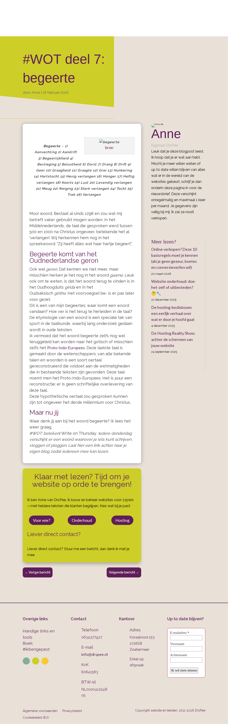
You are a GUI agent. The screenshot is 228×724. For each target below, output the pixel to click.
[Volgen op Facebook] (45, 661)
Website (46, 30)
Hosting (122, 520)
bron (109, 147)
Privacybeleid (72, 710)
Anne (35, 92)
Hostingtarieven (104, 30)
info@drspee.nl (209, 13)
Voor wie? (41, 520)
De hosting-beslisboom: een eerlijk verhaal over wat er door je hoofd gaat (173, 313)
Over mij (23, 30)
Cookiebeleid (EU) (36, 717)
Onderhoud (137, 30)
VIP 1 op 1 (73, 30)
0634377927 (135, 13)
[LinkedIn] (159, 228)
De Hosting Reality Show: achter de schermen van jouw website (173, 339)
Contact (192, 30)
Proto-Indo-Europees (66, 347)
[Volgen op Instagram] (35, 661)
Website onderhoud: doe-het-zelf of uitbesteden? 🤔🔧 (173, 287)
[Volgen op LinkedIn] (26, 661)
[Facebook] (152, 228)
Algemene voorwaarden (40, 710)
